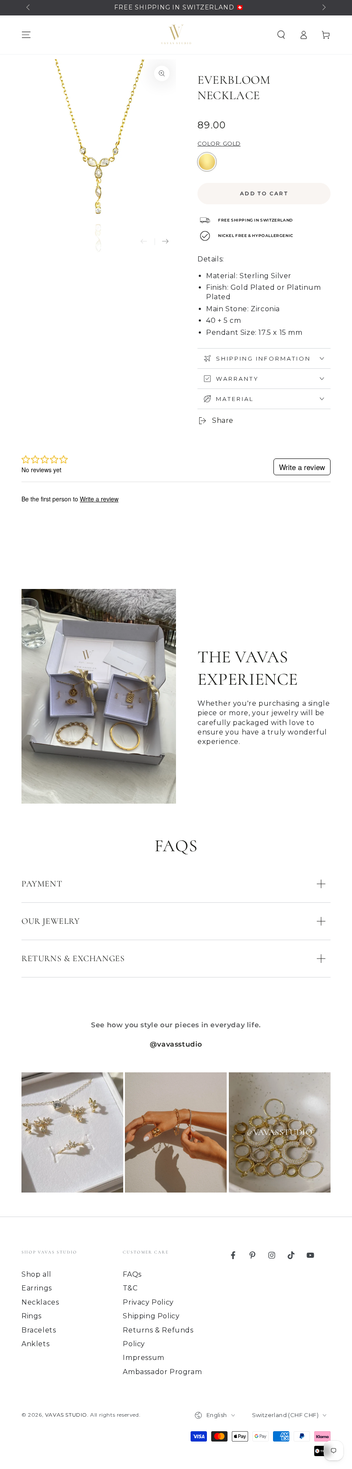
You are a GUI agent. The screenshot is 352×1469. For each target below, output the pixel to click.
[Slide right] (323, 7)
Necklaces (40, 1302)
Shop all (36, 1274)
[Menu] (26, 34)
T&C (130, 1288)
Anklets (35, 1344)
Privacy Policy (148, 1302)
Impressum (143, 1358)
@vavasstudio (176, 1044)
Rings (31, 1316)
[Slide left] (28, 7)
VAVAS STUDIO (66, 1414)
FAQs (132, 1274)
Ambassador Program (162, 1372)
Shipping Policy (151, 1316)
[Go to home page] (176, 34)
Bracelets (38, 1330)
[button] (281, 34)
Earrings (36, 1288)
